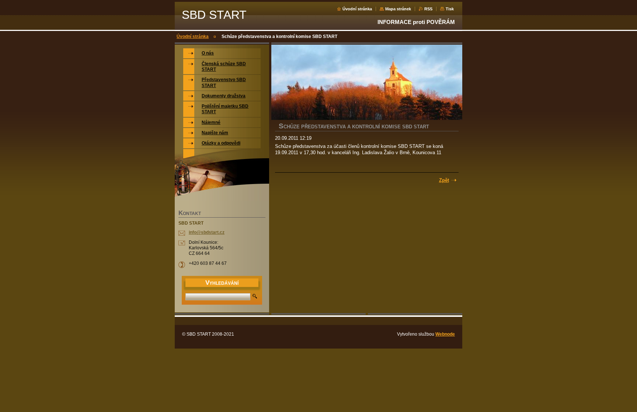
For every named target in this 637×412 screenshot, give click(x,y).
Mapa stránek (398, 9)
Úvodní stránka (357, 9)
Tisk (450, 9)
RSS (428, 9)
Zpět (444, 180)
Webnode (445, 334)
